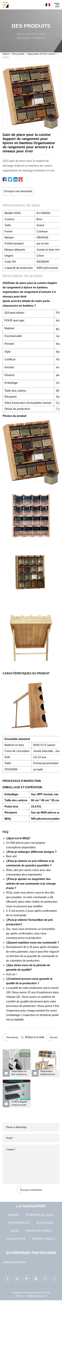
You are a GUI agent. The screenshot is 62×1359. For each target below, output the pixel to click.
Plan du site (16, 1238)
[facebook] (7, 1279)
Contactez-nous (38, 1230)
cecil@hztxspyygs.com (36, 1296)
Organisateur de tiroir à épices (41, 54)
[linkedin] (17, 1279)
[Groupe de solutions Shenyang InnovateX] (6, 4)
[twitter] (26, 1279)
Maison (6, 54)
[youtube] (36, 1279)
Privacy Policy (44, 1238)
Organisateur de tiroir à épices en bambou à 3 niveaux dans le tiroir (19, 1073)
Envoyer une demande (18, 191)
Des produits (18, 54)
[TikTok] (55, 1279)
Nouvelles (45, 1222)
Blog (14, 1230)
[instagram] (45, 1279)
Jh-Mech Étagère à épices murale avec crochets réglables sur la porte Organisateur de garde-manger (19, 1104)
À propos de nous (40, 1215)
